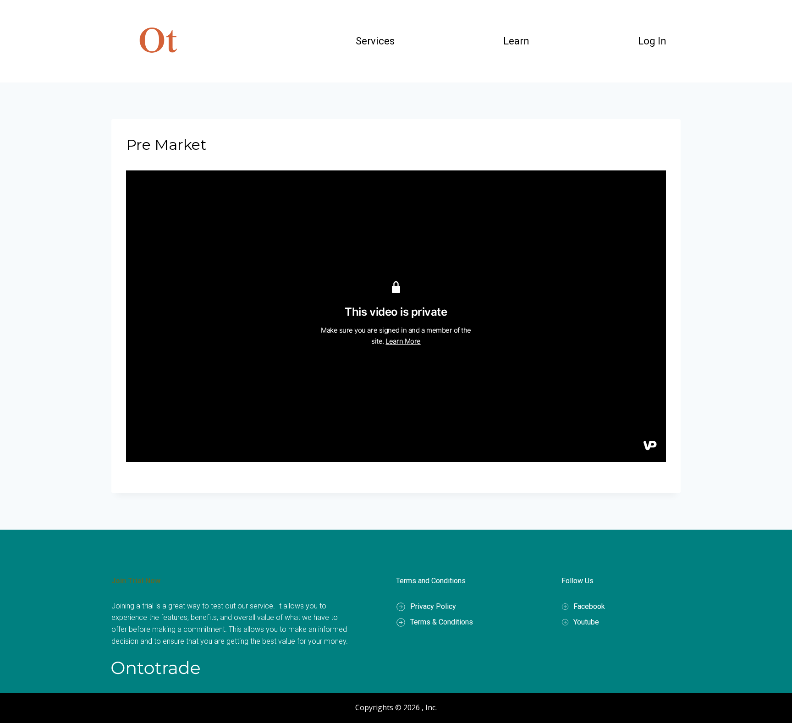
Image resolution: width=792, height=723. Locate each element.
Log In (652, 41)
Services (375, 41)
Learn (516, 41)
